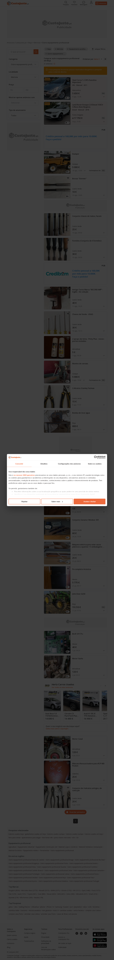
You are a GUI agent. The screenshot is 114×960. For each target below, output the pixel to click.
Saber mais (55, 501)
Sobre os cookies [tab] (95, 464)
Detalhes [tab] (44, 464)
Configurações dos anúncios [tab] (69, 464)
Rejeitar (24, 501)
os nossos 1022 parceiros (24, 475)
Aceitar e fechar (89, 501)
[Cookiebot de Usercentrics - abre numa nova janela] (95, 457)
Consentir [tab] (19, 464)
